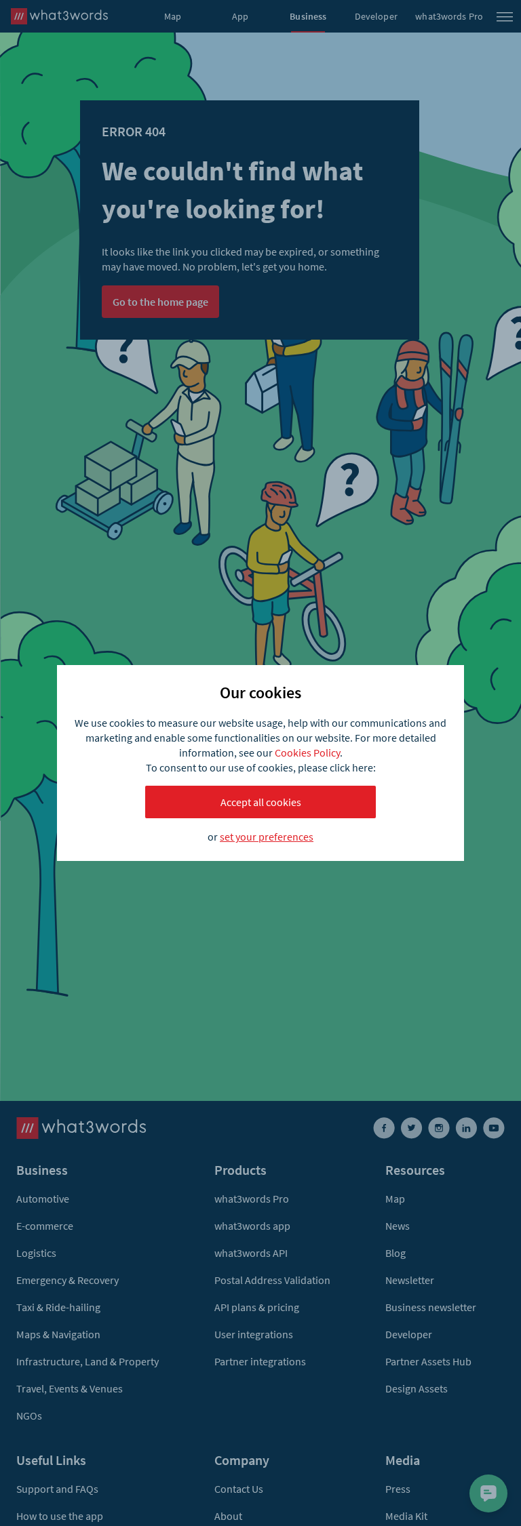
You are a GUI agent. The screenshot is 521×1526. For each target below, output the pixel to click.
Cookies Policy (307, 752)
